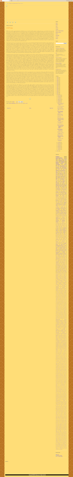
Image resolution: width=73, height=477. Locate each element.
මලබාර (57, 415)
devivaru (63, 252)
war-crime (65, 254)
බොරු (65, 410)
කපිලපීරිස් (65, 295)
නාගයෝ (61, 392)
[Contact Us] (15, 22)
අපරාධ (63, 352)
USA (62, 203)
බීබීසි (56, 409)
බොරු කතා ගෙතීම (60, 115)
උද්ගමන (65, 360)
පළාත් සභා (63, 206)
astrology (58, 212)
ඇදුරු (58, 357)
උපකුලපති (63, 361)
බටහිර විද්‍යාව (58, 197)
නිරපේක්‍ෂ (65, 395)
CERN (60, 275)
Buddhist (65, 320)
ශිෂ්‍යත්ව (63, 434)
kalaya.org (57, 454)
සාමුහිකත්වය (63, 443)
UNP (64, 173)
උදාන (60, 361)
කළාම (66, 366)
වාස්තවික (57, 226)
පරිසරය (57, 399)
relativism (57, 290)
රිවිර (58, 193)
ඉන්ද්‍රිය (64, 233)
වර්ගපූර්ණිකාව (63, 268)
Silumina (62, 281)
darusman (63, 251)
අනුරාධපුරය (60, 352)
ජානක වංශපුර (62, 172)
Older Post (51, 108)
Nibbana (59, 209)
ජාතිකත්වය (57, 196)
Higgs (62, 276)
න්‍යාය (66, 391)
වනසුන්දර (64, 311)
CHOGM (58, 246)
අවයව (56, 354)
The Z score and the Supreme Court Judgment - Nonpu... (60, 126)
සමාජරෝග (64, 438)
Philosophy (57, 35)
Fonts (57, 26)
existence (57, 213)
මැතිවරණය (57, 225)
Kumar (60, 328)
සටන (56, 437)
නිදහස (63, 394)
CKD (57, 228)
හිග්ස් (62, 317)
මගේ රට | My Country (59, 456)
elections (64, 204)
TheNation (60, 282)
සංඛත (66, 434)
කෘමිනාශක (62, 369)
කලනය (60, 366)
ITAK (62, 188)
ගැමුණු (65, 373)
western (66, 290)
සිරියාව (56, 444)
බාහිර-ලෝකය (64, 408)
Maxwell (64, 228)
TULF (61, 334)
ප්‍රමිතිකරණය (57, 239)
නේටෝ (62, 397)
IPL (61, 327)
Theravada (57, 211)
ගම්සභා (56, 372)
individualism (57, 287)
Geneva (57, 172)
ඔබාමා (60, 295)
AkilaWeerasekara (58, 319)
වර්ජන (56, 312)
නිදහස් (66, 394)
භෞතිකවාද (62, 266)
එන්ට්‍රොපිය (62, 363)
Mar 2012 (59, 146)
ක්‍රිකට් (57, 367)
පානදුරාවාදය (61, 401)
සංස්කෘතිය (61, 199)
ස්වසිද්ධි (65, 271)
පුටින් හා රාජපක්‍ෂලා (59, 57)
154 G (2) (57, 243)
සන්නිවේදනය (65, 270)
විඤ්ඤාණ (57, 269)
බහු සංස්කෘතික (65, 407)
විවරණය (66, 312)
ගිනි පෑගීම (57, 374)
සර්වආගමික (60, 440)
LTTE (56, 173)
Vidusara (63, 162)
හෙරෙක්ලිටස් (60, 447)
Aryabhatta (61, 320)
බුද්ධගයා (66, 409)
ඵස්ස (64, 405)
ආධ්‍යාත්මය (57, 356)
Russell (60, 230)
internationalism (64, 167)
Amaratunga (65, 227)
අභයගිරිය (58, 292)
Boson (66, 245)
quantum (61, 289)
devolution (60, 204)
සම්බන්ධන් (65, 314)
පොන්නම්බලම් (65, 404)
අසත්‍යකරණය (64, 354)
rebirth (65, 289)
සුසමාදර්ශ (57, 227)
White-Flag (60, 283)
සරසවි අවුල (59, 116)
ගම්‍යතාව (60, 372)
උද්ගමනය (57, 295)
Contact (57, 29)
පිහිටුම (62, 403)
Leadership (57, 329)
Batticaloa (57, 275)
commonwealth (63, 285)
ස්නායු (62, 442)
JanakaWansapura (62, 166)
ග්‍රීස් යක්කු (65, 372)
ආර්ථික (60, 233)
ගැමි (62, 373)
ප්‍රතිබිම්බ (64, 400)
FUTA (62, 198)
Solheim (58, 334)
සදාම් (62, 437)
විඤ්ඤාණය (62, 312)
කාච (59, 367)
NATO (56, 331)
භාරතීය (56, 412)
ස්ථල (59, 442)
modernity (63, 186)
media (57, 174)
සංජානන (61, 242)
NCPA (59, 331)
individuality (63, 287)
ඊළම (61, 234)
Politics (57, 156)
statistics (64, 232)
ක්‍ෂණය (61, 235)
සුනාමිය (62, 444)
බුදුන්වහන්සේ (61, 410)
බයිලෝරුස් (64, 406)
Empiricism (58, 203)
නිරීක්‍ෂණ (65, 200)
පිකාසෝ (60, 402)
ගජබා (60, 371)
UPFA (63, 249)
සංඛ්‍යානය (58, 435)
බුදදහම (59, 409)
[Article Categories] (12, 22)
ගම (65, 371)
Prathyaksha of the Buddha (60, 137)
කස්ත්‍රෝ (63, 366)
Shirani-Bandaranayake (64, 333)
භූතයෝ (58, 266)
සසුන (63, 440)
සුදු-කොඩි (57, 317)
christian (58, 285)
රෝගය (57, 202)
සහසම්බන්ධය (64, 441)
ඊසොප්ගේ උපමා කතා (59, 360)
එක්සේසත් (65, 234)
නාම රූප (60, 393)
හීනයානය (62, 446)
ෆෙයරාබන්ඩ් (60, 449)
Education (57, 192)
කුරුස (65, 368)
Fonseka (57, 276)
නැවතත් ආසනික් (59, 107)
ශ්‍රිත (56, 434)
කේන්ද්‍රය (66, 369)
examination (57, 286)
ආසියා (56, 357)
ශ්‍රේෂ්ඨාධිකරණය (59, 434)
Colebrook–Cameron (62, 247)
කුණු (62, 368)
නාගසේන (57, 393)
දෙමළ (57, 199)
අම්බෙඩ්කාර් (64, 353)
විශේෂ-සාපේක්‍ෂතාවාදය (59, 313)
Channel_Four (63, 246)
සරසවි (27, 103)
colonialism (58, 164)
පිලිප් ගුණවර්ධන (58, 403)
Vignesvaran (59, 189)
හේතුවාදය (57, 448)
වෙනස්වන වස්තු (59, 131)
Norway (57, 229)
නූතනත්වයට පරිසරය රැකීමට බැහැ (60, 133)
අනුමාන (65, 351)
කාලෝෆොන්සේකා (58, 368)
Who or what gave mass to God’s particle (60, 112)
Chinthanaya (61, 174)
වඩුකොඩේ (58, 268)
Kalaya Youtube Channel (59, 30)
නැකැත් (63, 393)
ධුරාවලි (56, 391)
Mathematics (58, 184)
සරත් (57, 315)
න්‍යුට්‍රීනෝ (64, 237)
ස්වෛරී (65, 315)
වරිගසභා (59, 312)
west (56, 233)
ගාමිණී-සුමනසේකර (59, 373)
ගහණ (62, 372)
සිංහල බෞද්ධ (63, 226)
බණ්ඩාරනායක (57, 406)
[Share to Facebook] (21, 101)
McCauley (65, 278)
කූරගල (59, 369)
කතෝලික (57, 366)
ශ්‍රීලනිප (24, 103)
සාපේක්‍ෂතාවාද (61, 316)
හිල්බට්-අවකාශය (59, 272)
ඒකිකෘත (57, 364)
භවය (65, 411)
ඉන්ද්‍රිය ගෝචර (63, 358)
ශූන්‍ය (56, 314)
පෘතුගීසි (65, 403)
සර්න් (62, 315)
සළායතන (57, 442)
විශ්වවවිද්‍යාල (58, 432)
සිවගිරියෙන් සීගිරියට (59, 63)
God (60, 183)
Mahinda (62, 161)
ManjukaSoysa (57, 330)
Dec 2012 (59, 95)
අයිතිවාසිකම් (65, 292)
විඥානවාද (57, 241)
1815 (61, 227)
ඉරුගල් (59, 359)
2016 (58, 88)
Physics (64, 209)
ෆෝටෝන (64, 272)
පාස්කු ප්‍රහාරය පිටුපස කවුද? (60, 48)
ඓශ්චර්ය (60, 364)
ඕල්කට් (62, 295)
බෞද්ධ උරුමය (57, 411)
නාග (57, 392)
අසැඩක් (61, 355)
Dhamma (58, 323)
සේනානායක (58, 445)
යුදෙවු (63, 267)
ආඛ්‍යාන (65, 355)
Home (30, 108)
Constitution (63, 165)
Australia (64, 274)
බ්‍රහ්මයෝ (58, 408)
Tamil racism (64, 159)
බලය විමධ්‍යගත (60, 407)
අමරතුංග (61, 353)
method (65, 288)
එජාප (19, 103)
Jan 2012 (59, 149)
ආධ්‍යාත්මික (61, 200)
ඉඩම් (60, 358)
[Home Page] (7, 22)
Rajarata (64, 210)
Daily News (63, 207)
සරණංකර (63, 439)
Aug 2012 (59, 100)
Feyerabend (57, 208)
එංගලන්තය (64, 362)
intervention (61, 288)
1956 (65, 199)
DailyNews (57, 170)
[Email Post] (16, 101)
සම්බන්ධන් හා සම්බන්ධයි (59, 140)
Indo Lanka (62, 208)
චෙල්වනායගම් (61, 236)
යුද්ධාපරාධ (57, 311)
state (61, 232)
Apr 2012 (59, 145)
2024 (58, 77)
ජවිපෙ (22, 103)
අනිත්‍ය (61, 350)
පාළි (57, 402)
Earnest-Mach (57, 324)
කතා (65, 365)
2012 (65, 273)
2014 (58, 91)
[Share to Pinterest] (22, 101)
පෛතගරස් (61, 404)
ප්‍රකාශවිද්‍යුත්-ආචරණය (58, 400)
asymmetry (65, 284)
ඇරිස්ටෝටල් (65, 357)
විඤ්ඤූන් (60, 269)
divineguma (57, 232)
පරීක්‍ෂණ (64, 238)
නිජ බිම (61, 394)
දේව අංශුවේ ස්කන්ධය (60, 106)
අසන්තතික (61, 293)
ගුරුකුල (65, 374)
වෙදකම (59, 433)
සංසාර (65, 436)
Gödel (59, 276)
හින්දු (65, 317)
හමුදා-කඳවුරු (65, 445)
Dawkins (66, 322)
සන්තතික (62, 314)
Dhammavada (62, 323)
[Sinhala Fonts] (10, 22)
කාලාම (65, 367)
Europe (57, 325)
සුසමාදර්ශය (65, 444)
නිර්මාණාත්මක (61, 396)
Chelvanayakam (62, 191)
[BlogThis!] (19, 101)
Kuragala (64, 328)
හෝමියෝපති (61, 448)
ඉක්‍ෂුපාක (58, 358)
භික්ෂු (62, 412)
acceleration (57, 284)
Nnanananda (64, 279)
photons (57, 254)
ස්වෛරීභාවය (65, 442)
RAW (61, 210)
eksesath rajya (63, 212)
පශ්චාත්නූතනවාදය (64, 399)
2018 (58, 85)
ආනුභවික (61, 356)
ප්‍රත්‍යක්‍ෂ (64, 187)
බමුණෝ (61, 406)
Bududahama (63, 170)
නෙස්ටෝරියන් (58, 397)
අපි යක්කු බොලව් (58, 69)
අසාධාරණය (64, 293)
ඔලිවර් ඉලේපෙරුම (64, 364)
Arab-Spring (57, 274)
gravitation (57, 195)
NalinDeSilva (13, 103)
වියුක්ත (57, 183)
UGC (58, 231)
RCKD (65, 280)
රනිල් (66, 267)
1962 (62, 318)
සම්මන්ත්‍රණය (58, 271)
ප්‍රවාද (57, 201)
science (63, 195)
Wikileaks (64, 283)
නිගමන (66, 393)
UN (60, 231)
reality (57, 205)
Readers (65, 192)
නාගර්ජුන (64, 392)
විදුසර (56, 166)
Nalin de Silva (59, 168)
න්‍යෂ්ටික (63, 391)
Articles (57, 27)
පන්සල (60, 398)
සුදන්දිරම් (59, 444)
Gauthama (65, 326)
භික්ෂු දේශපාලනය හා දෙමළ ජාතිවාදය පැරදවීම (60, 104)
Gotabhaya (65, 168)
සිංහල (66, 176)
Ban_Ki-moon (63, 244)
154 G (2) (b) (58, 318)
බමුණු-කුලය (61, 201)
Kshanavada (61, 278)
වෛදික (62, 433)
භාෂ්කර (59, 412)
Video (56, 283)
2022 (58, 80)
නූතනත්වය (64, 205)
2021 (58, 81)
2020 (58, 83)
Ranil (57, 159)
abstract (64, 231)
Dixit (65, 323)
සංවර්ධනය (60, 202)
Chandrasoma (57, 321)
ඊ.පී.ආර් (66, 359)
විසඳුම (61, 432)
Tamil (66, 188)
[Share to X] (20, 101)
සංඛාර (56, 436)
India (64, 169)
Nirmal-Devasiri (58, 279)
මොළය (58, 240)
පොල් (57, 405)
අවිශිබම (17, 103)
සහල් (60, 441)
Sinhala (63, 184)
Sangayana (63, 332)
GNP (56, 326)
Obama (57, 280)
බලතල (56, 407)
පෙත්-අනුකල (57, 404)
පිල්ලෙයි (66, 402)
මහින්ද (66, 266)
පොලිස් (61, 405)
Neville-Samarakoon (63, 331)
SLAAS (57, 249)
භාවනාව (65, 239)
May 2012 (59, 143)
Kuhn (66, 208)
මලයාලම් (61, 415)
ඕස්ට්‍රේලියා (58, 365)
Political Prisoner (60, 114)
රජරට (65, 201)
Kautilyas (64, 327)
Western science (58, 32)
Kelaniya (61, 192)
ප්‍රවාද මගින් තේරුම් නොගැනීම (60, 122)
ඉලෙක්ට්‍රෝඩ (62, 359)
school (60, 290)
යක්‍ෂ (64, 225)
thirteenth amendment (63, 213)
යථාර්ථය (64, 190)
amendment (61, 284)
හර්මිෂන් (60, 317)
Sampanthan (57, 281)
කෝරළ (57, 371)
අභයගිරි (58, 353)
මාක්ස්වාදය (63, 197)
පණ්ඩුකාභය (57, 398)
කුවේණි (57, 369)
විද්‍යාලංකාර (63, 241)
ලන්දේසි (61, 311)
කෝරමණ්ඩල (60, 370)
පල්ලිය (59, 399)
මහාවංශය (64, 415)
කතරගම (62, 365)
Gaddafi (59, 326)
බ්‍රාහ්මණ (61, 408)
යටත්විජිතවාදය (59, 267)
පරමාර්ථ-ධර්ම (64, 398)
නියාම (61, 395)
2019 (58, 84)
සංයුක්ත (60, 270)
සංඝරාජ (59, 314)
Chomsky (64, 275)
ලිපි (56, 53)
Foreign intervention (60, 118)
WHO (65, 203)
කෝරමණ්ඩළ (65, 370)
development (58, 252)
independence (64, 189)
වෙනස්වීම (64, 313)
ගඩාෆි (63, 371)
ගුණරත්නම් (61, 374)
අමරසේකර (61, 292)
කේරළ (57, 370)
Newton (57, 176)
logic (58, 186)
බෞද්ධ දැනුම (61, 411)
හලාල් (65, 242)
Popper (57, 230)
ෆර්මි (65, 448)
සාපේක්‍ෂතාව (57, 316)
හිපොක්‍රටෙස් (58, 446)
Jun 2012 (59, 142)
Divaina (10, 103)
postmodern (61, 254)
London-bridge (63, 329)
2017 (58, 87)
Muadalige (62, 330)
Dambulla (62, 322)
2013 (58, 92)
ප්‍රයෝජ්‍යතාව (57, 401)
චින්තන (57, 236)
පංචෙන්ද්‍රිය (57, 206)
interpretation (57, 288)
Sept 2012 (59, 99)
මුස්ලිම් (62, 225)
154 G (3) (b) (61, 273)
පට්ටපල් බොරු (58, 238)
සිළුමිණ (65, 316)
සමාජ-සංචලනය (60, 438)
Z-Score (61, 211)
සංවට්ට (59, 436)
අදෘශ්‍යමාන (58, 291)
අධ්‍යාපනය (58, 190)
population (57, 289)
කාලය (64, 235)
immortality (64, 286)
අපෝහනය (65, 291)
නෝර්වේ (65, 397)
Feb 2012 (59, 147)
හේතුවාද (65, 447)
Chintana (61, 321)
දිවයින (59, 169)
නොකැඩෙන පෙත (60, 138)
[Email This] (18, 101)
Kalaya (57, 24)
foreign (61, 286)
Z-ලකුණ (65, 211)
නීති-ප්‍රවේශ (65, 396)
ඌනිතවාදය (60, 362)
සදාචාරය (59, 437)
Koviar (56, 328)
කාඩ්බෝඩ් (62, 367)
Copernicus (65, 321)
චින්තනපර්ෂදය (58, 187)
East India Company (63, 324)
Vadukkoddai (64, 282)
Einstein (61, 194)
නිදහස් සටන (58, 395)
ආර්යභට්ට (64, 356)
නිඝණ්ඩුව (58, 394)
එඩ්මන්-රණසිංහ (57, 363)
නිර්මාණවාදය (57, 396)
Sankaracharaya (58, 333)
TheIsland (60, 160)
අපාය (66, 352)
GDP (56, 248)
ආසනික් (64, 171)
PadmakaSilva (57, 332)
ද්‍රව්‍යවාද (61, 237)
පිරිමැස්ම (63, 402)
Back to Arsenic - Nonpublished (60, 129)
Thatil (60, 249)
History (57, 38)
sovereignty (61, 176)
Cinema (57, 247)
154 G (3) (57, 273)
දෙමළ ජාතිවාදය (63, 196)
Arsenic (60, 173)
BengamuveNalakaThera (59, 245)
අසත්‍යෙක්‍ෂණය (57, 355)
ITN (60, 228)
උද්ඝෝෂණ (57, 361)
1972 (65, 318)
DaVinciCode (58, 322)
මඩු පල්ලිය (60, 413)
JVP (58, 165)
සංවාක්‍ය (62, 436)
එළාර (65, 363)
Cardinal (57, 191)
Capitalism (65, 202)
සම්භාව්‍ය (57, 438)
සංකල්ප (57, 198)
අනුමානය (57, 352)
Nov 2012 (59, 96)
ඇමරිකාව (62, 357)
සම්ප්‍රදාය (65, 437)
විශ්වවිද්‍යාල (57, 242)
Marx (64, 183)
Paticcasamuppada (62, 229)
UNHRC (65, 185)
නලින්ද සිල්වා (59, 391)
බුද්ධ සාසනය (62, 409)
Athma (61, 274)
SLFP (57, 171)
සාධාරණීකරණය (59, 443)
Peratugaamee (61, 280)
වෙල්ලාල (64, 269)
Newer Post (9, 108)
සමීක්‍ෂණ (60, 439)
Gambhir (62, 326)
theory (63, 290)
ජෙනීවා (66, 198)
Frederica (60, 325)
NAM (65, 330)
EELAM (57, 200)
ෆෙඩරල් (57, 449)
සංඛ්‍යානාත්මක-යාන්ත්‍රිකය (63, 435)
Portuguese (57, 210)
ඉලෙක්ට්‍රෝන (57, 234)
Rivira (64, 194)
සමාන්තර (57, 439)
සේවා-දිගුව (61, 445)
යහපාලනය (63, 240)
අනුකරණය (61, 351)
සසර (62, 271)
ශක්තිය (65, 433)
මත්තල (65, 413)
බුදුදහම (62, 239)
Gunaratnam (58, 327)
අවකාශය (58, 293)
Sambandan (65, 230)
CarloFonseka (58, 188)
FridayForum (64, 325)
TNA (60, 171)
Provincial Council (62, 248)
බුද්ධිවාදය (58, 410)
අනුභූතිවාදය (61, 291)
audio (59, 251)
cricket (57, 204)
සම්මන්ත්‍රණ (57, 207)
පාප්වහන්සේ (65, 401)
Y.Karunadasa (62, 250)
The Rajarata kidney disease (60, 120)
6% (61, 243)
